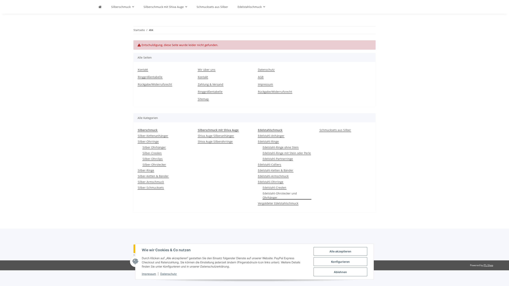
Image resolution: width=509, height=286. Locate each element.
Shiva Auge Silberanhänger (216, 136)
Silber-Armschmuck (151, 182)
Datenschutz (168, 273)
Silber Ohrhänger (154, 147)
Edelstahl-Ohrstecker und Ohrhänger (280, 195)
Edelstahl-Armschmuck (273, 176)
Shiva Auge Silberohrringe (215, 141)
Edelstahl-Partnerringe (278, 159)
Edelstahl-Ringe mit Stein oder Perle (287, 153)
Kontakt (143, 70)
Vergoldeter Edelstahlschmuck (278, 203)
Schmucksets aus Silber (335, 130)
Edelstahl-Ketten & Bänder (275, 170)
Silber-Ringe (146, 170)
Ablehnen (340, 272)
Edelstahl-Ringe (268, 141)
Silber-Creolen (152, 153)
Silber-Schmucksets (151, 187)
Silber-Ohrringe (148, 141)
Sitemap (203, 99)
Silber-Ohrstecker (154, 164)
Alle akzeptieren (340, 251)
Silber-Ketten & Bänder (153, 176)
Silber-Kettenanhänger (153, 136)
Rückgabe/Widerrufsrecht (155, 84)
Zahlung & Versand (210, 84)
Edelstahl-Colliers (269, 164)
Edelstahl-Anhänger (271, 136)
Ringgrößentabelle (150, 77)
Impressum (149, 273)
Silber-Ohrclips (153, 159)
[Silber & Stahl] (100, 7)
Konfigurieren (340, 261)
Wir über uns (206, 70)
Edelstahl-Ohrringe (270, 182)
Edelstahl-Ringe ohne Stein (281, 147)
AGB (260, 77)
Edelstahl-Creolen (274, 187)
